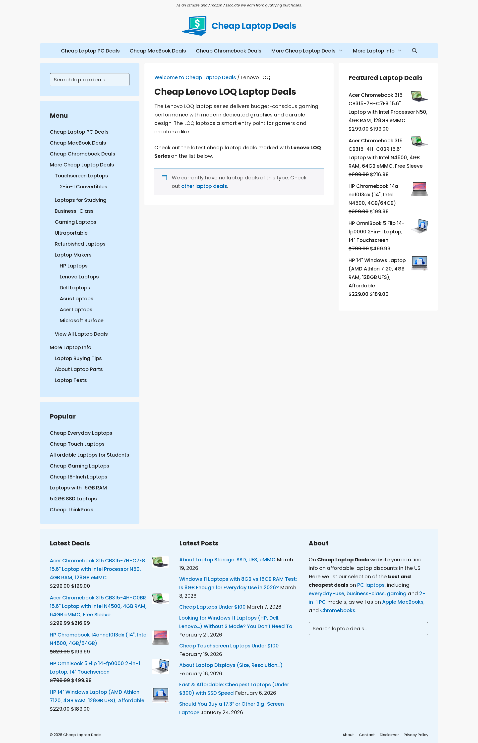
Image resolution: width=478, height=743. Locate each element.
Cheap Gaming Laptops (79, 465)
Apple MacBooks (402, 601)
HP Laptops (74, 265)
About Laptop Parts (79, 369)
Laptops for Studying (81, 200)
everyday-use (326, 593)
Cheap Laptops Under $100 (212, 606)
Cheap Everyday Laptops (81, 432)
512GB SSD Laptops (73, 498)
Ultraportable (71, 232)
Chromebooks (337, 610)
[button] (414, 50)
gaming (397, 593)
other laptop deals (204, 186)
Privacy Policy (416, 734)
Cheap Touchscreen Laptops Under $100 (229, 645)
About (348, 734)
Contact (367, 734)
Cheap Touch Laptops (77, 443)
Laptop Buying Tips (78, 358)
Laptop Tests (71, 380)
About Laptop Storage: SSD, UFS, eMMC (227, 559)
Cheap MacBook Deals (158, 50)
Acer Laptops (76, 309)
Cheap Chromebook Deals (228, 50)
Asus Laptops (76, 298)
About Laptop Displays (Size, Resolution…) (231, 665)
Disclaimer (389, 734)
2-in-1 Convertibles (83, 186)
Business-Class (74, 211)
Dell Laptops (75, 287)
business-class (366, 593)
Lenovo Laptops (79, 276)
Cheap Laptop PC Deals (90, 50)
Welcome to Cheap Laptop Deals (195, 77)
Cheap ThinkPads (71, 509)
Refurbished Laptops (80, 243)
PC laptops (371, 585)
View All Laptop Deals (81, 333)
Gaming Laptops (75, 221)
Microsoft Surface (82, 320)
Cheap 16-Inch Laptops (78, 476)
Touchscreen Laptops (81, 175)
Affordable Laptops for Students (89, 454)
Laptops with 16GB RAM (78, 487)
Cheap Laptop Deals (254, 26)
